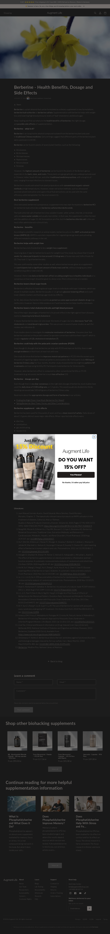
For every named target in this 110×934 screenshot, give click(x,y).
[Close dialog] (94, 437)
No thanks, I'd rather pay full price (76, 482)
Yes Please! (76, 474)
